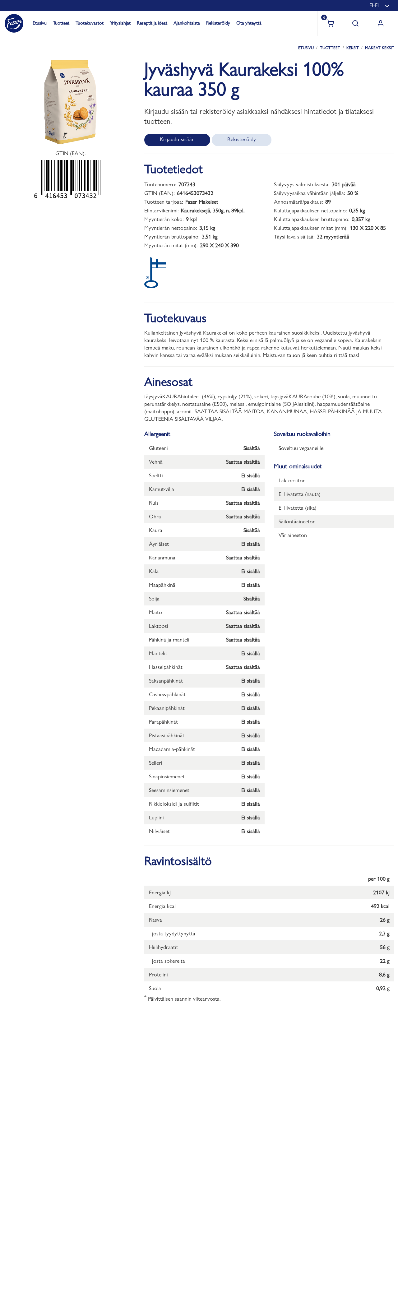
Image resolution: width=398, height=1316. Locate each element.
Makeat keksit (379, 47)
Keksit (352, 47)
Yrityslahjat (120, 23)
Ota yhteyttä (248, 23)
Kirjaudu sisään (177, 139)
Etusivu (40, 23)
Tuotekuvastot (90, 23)
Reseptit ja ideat (152, 23)
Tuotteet (61, 23)
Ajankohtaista (187, 23)
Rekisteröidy (218, 23)
